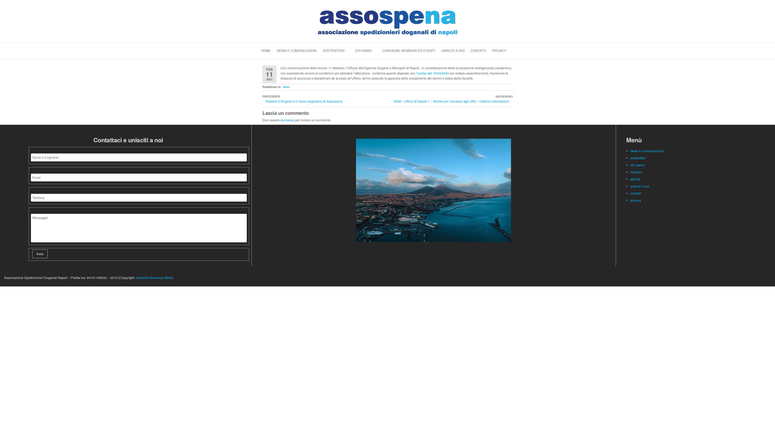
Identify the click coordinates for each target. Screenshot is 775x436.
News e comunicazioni (297, 50)
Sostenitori (334, 50)
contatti (636, 193)
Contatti (478, 50)
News (286, 87)
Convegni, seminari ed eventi (408, 50)
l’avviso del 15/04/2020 (432, 73)
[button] (433, 244)
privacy (635, 200)
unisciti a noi (639, 186)
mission (636, 171)
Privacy (499, 50)
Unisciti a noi (453, 50)
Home (266, 50)
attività (635, 178)
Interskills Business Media (154, 277)
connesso (287, 120)
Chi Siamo (363, 50)
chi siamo (638, 164)
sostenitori (638, 157)
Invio (40, 254)
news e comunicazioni (646, 150)
